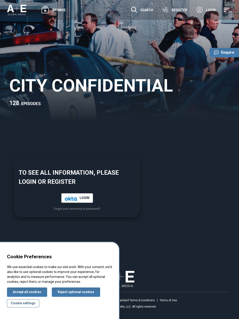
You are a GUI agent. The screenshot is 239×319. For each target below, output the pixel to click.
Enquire (221, 53)
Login (211, 10)
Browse (59, 10)
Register (179, 10)
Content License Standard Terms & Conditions (125, 300)
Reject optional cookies (76, 292)
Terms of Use (168, 300)
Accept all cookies (27, 292)
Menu (227, 10)
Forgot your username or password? (77, 208)
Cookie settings (23, 303)
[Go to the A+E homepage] (16, 10)
